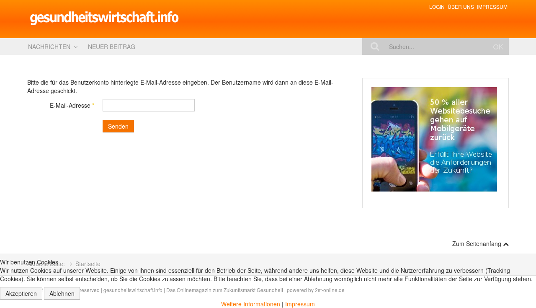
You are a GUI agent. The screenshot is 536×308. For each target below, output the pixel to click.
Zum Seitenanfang (477, 243)
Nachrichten (49, 46)
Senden (118, 126)
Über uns (461, 6)
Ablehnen (62, 293)
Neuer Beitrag (111, 46)
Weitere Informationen (250, 304)
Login (437, 6)
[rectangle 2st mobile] (434, 139)
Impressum (492, 6)
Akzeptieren (21, 293)
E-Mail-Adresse (72, 105)
